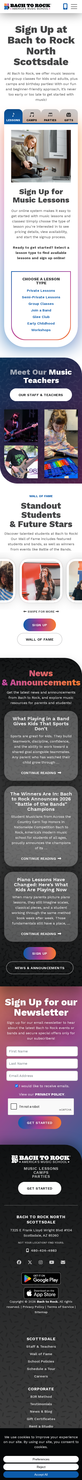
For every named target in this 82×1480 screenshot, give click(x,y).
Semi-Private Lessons (41, 297)
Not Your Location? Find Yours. (41, 1242)
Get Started (39, 1188)
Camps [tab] (31, 120)
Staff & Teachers (41, 1346)
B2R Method (41, 1396)
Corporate (41, 1389)
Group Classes (41, 304)
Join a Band (41, 310)
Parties (41, 1176)
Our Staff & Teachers (41, 395)
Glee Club (41, 317)
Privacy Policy (33, 1307)
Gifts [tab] (68, 120)
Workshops (41, 330)
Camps (41, 1172)
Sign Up (39, 625)
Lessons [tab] (13, 120)
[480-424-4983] (65, 6)
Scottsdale (41, 1339)
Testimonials (41, 1404)
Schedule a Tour (41, 1369)
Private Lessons (41, 290)
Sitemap (41, 1312)
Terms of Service (60, 1307)
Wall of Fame (40, 639)
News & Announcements (40, 968)
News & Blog (41, 1411)
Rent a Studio (41, 1426)
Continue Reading (38, 773)
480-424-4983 (44, 1250)
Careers (41, 1376)
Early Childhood (41, 323)
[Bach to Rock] (27, 6)
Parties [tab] (50, 120)
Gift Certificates (41, 1419)
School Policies (41, 1361)
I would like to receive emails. (43, 1086)
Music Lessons (41, 1169)
